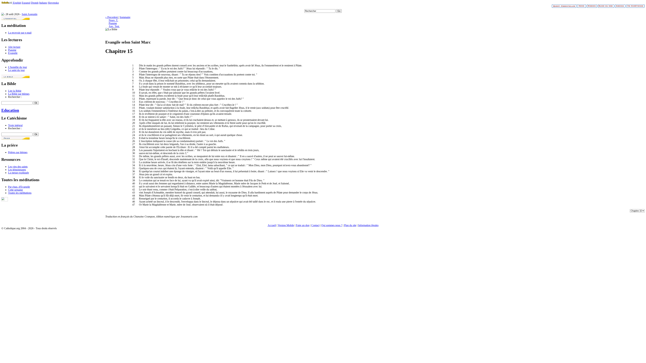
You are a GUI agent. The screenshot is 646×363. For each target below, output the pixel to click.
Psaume (12, 50)
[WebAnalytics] (4, 200)
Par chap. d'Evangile (19, 186)
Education (10, 110)
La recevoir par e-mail (19, 32)
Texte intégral (15, 125)
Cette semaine (15, 189)
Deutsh (35, 2)
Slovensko (53, 2)
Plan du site (350, 225)
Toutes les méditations (19, 192)
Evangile (12, 53)
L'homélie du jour (17, 67)
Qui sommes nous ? (331, 225)
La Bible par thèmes (18, 93)
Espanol (26, 2)
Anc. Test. (114, 26)
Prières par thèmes (17, 152)
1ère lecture (14, 47)
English (17, 2)
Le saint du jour (16, 70)
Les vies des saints (18, 166)
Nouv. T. (113, 20)
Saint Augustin (29, 14)
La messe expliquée (18, 172)
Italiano (43, 2)
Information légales (368, 225)
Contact (315, 225)
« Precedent (111, 17)
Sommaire (125, 17)
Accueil (272, 225)
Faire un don (302, 225)
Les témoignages (17, 169)
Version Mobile (286, 225)
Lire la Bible (14, 90)
